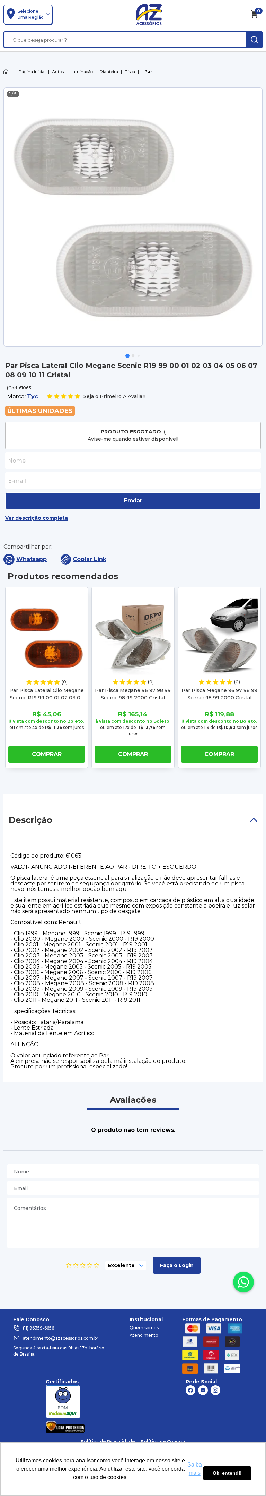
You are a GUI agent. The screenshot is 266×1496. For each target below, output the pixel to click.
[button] (127, 356)
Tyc (32, 396)
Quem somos (144, 1327)
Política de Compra (163, 1441)
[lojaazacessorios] (149, 14)
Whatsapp (31, 559)
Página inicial (31, 71)
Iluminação (81, 71)
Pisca (130, 71)
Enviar (133, 500)
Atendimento (144, 1335)
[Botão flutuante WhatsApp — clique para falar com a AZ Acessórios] (243, 1282)
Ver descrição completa (36, 518)
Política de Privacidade (108, 1441)
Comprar (47, 754)
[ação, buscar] (254, 39)
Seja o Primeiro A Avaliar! (114, 396)
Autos (58, 71)
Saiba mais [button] (194, 1469)
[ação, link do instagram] (215, 1390)
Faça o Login (177, 1265)
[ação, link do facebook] (190, 1390)
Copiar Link (89, 559)
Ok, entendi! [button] (227, 1473)
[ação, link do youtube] (203, 1390)
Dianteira (108, 71)
